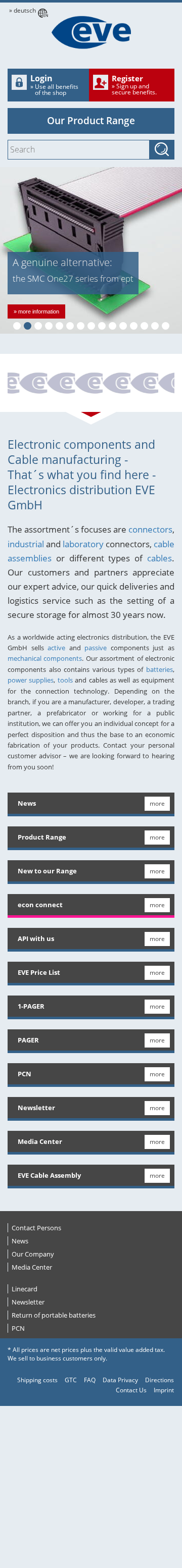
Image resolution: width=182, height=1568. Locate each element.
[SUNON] (61, 384)
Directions (159, 1380)
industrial (26, 544)
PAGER (28, 1039)
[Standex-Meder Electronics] (33, 384)
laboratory (83, 544)
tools (65, 680)
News (27, 803)
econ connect (40, 904)
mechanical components (45, 658)
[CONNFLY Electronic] (117, 384)
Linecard (24, 1288)
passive (95, 647)
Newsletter (36, 1107)
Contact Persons (36, 1227)
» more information (36, 311)
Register (134, 84)
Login (54, 85)
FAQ (90, 1380)
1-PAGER (31, 1006)
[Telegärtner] (89, 384)
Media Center (40, 1141)
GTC (71, 1380)
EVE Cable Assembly (49, 1175)
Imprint (164, 1390)
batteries (159, 669)
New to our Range (47, 870)
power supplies (31, 680)
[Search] (161, 150)
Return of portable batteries (54, 1315)
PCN (24, 1073)
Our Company (33, 1254)
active (56, 647)
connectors (150, 529)
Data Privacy (120, 1380)
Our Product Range (91, 120)
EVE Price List (39, 972)
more (157, 803)
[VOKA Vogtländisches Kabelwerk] (144, 384)
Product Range (42, 837)
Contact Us (131, 1390)
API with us (36, 938)
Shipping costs (37, 1380)
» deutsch (22, 10)
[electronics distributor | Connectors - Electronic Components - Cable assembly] (91, 32)
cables (159, 558)
